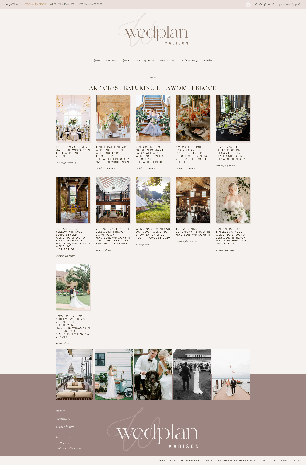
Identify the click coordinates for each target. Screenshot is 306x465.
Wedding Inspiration (105, 169)
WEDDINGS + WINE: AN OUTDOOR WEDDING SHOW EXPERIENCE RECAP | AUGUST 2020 (153, 233)
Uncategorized (142, 244)
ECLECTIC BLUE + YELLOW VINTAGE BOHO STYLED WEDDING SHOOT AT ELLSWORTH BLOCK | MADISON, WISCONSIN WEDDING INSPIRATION (73, 239)
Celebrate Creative (288, 460)
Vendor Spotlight (103, 250)
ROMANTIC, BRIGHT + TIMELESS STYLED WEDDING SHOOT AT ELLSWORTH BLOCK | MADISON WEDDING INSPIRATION (232, 236)
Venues (153, 77)
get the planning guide (289, 4)
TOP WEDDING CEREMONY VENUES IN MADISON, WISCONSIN (193, 231)
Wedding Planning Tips (66, 163)
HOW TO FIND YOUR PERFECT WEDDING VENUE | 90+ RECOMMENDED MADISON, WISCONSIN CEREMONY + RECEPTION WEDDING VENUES (73, 326)
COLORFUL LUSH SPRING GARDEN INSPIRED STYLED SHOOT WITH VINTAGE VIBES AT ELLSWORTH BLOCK (193, 154)
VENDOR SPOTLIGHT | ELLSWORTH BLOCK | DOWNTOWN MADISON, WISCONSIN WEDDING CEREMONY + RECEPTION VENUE (113, 236)
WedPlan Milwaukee (62, 4)
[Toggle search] (248, 4)
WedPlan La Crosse (90, 4)
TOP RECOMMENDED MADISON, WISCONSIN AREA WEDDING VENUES (73, 151)
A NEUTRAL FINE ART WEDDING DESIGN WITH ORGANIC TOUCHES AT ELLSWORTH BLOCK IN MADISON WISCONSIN (113, 154)
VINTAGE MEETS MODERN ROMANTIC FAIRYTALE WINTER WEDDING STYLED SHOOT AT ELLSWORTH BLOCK (151, 154)
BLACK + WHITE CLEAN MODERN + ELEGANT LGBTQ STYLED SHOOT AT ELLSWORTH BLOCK (231, 153)
